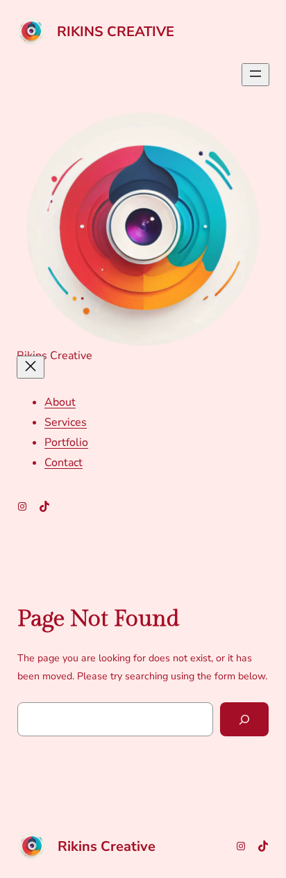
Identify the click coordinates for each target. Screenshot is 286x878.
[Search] (244, 719)
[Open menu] (255, 74)
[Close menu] (30, 367)
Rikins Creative (115, 31)
